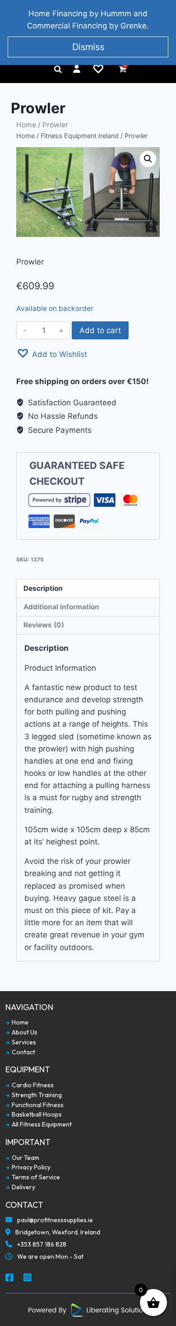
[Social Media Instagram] (27, 1278)
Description (43, 588)
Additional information (61, 607)
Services (23, 1042)
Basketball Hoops (36, 1114)
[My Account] (76, 69)
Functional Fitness (37, 1105)
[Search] (58, 69)
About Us (23, 1032)
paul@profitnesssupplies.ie (54, 1220)
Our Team (24, 1158)
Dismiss (88, 47)
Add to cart (100, 330)
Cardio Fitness (32, 1085)
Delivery (22, 1187)
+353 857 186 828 (41, 1244)
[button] (51, 353)
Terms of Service (35, 1177)
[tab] (88, 589)
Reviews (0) (43, 625)
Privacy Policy (30, 1167)
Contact (22, 1052)
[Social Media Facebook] (9, 1278)
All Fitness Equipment (41, 1124)
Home (26, 125)
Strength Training (36, 1095)
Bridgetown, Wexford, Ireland (57, 1232)
